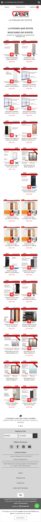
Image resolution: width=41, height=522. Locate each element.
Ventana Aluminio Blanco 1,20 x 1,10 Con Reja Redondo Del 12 (12, 112)
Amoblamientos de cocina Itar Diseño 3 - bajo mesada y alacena (29, 325)
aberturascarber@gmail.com (20, 459)
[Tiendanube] (20, 506)
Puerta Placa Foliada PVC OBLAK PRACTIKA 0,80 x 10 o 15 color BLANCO (29, 244)
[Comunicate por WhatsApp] (37, 505)
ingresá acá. (33, 501)
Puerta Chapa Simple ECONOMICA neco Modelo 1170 (12, 271)
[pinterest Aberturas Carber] (23, 447)
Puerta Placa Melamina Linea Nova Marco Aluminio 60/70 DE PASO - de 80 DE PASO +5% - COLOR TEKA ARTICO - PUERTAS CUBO (29, 58)
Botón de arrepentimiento (21, 503)
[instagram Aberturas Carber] (11, 447)
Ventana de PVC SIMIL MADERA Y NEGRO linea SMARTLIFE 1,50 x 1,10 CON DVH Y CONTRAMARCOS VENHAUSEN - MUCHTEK (29, 166)
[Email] (29, 447)
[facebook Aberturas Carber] (17, 447)
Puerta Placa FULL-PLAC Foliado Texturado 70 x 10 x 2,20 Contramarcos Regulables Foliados (11, 325)
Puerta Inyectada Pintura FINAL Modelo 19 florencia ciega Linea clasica (29, 271)
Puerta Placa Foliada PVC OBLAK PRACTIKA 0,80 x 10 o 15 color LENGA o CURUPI (29, 217)
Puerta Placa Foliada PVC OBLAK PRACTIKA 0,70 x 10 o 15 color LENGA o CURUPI (11, 217)
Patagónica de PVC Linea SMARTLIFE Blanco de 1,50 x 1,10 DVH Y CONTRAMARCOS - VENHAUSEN (12, 352)
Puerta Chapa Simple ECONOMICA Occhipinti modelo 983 (11, 85)
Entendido (20, 518)
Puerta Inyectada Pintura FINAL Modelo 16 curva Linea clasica (12, 298)
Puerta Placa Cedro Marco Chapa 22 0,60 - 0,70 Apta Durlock (29, 139)
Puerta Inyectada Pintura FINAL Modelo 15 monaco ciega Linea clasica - (29, 404)
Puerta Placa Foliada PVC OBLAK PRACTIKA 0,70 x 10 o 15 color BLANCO (11, 244)
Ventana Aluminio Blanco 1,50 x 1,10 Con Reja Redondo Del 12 (29, 85)
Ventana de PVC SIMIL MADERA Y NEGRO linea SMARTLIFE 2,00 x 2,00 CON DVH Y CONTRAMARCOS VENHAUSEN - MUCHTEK (29, 352)
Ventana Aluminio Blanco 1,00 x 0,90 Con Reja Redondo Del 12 (29, 112)
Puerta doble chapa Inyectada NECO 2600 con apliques (29, 191)
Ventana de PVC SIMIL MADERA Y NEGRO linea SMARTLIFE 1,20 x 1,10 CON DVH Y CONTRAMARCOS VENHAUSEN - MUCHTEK (12, 379)
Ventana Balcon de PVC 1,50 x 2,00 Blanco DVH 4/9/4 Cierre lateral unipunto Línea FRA (11, 166)
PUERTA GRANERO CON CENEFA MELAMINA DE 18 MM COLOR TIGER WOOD (11, 404)
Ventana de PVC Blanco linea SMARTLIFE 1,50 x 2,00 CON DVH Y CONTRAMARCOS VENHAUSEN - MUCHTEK (29, 379)
